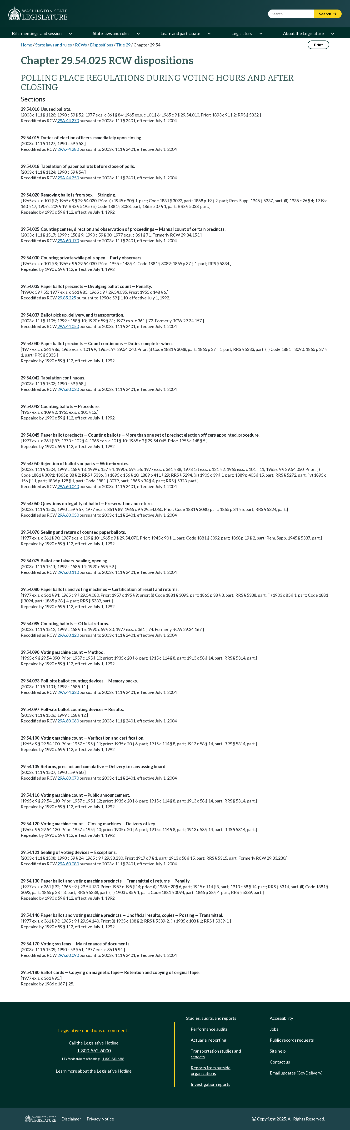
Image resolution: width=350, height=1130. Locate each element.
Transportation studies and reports (216, 1053)
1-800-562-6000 (94, 1050)
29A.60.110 (68, 572)
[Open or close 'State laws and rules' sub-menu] (138, 33)
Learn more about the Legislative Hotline (94, 1071)
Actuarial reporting (208, 1040)
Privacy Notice (100, 1118)
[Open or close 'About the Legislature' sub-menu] (332, 33)
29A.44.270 (68, 120)
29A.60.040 (68, 486)
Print (318, 44)
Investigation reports (210, 1084)
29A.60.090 (68, 955)
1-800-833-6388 (113, 1059)
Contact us (280, 1061)
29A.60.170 (68, 240)
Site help (278, 1051)
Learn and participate (180, 33)
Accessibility (281, 1018)
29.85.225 (66, 297)
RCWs (81, 44)
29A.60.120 (68, 635)
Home (26, 44)
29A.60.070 (68, 778)
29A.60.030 (68, 389)
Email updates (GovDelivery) (296, 1072)
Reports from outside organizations (210, 1070)
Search (325, 13)
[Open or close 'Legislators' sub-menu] (260, 33)
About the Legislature (303, 33)
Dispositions (101, 44)
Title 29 (123, 44)
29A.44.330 (68, 692)
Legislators (241, 33)
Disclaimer (71, 1118)
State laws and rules (111, 33)
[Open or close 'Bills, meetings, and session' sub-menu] (70, 33)
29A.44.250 (68, 177)
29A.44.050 (68, 326)
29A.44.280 (68, 149)
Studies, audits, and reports (211, 1018)
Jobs (274, 1029)
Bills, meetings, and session (37, 33)
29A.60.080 (68, 863)
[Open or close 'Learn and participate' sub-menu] (208, 33)
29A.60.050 (68, 515)
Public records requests (292, 1040)
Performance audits (209, 1029)
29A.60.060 (68, 720)
